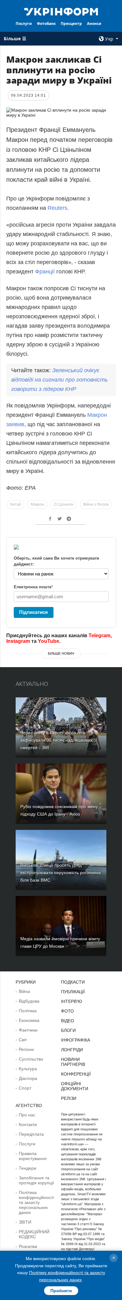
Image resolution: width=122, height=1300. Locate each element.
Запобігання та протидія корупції (36, 1180)
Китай (15, 504)
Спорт (25, 1088)
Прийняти (61, 1290)
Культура (28, 1068)
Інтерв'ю (71, 1001)
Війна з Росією (96, 504)
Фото (67, 1011)
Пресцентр (71, 23)
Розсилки (28, 1246)
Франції (45, 271)
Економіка (29, 1020)
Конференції (76, 1073)
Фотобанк (46, 23)
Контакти (28, 1124)
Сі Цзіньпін (64, 504)
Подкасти (73, 982)
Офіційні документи (74, 1086)
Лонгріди (72, 1049)
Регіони (26, 1049)
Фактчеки (28, 1030)
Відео (67, 1020)
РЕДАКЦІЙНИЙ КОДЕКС (34, 1234)
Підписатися (33, 612)
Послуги (24, 23)
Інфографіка (75, 1040)
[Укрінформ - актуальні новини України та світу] (61, 11)
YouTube (48, 641)
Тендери (27, 1168)
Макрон (37, 504)
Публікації (73, 991)
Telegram (99, 635)
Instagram (18, 641)
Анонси (94, 23)
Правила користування (33, 1156)
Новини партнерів (73, 1062)
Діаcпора (28, 1078)
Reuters (57, 208)
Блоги (68, 1030)
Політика (28, 1010)
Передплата (31, 1134)
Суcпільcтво (31, 1059)
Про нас (27, 1114)
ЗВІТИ (25, 1222)
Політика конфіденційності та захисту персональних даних (36, 1202)
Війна (24, 991)
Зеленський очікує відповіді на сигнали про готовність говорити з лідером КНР (59, 379)
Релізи (68, 1098)
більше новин (61, 653)
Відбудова (29, 1001)
